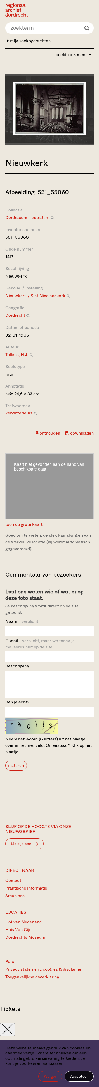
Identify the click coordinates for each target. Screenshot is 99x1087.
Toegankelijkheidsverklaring (32, 977)
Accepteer (79, 1076)
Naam (21, 621)
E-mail (40, 644)
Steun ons (15, 896)
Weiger (50, 1076)
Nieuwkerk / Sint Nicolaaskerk (35, 296)
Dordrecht (15, 315)
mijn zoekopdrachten (30, 41)
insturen (16, 765)
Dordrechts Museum (25, 937)
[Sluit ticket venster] (7, 1029)
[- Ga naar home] (43, 10)
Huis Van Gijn (18, 930)
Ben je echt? (17, 702)
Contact (13, 880)
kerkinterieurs (18, 413)
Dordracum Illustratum (27, 217)
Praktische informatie (26, 888)
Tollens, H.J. (16, 355)
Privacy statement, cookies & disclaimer (44, 969)
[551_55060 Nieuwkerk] (49, 134)
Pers (9, 962)
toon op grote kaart (24, 524)
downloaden (81, 433)
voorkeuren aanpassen (41, 1063)
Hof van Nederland (23, 922)
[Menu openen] (90, 10)
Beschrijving (17, 666)
